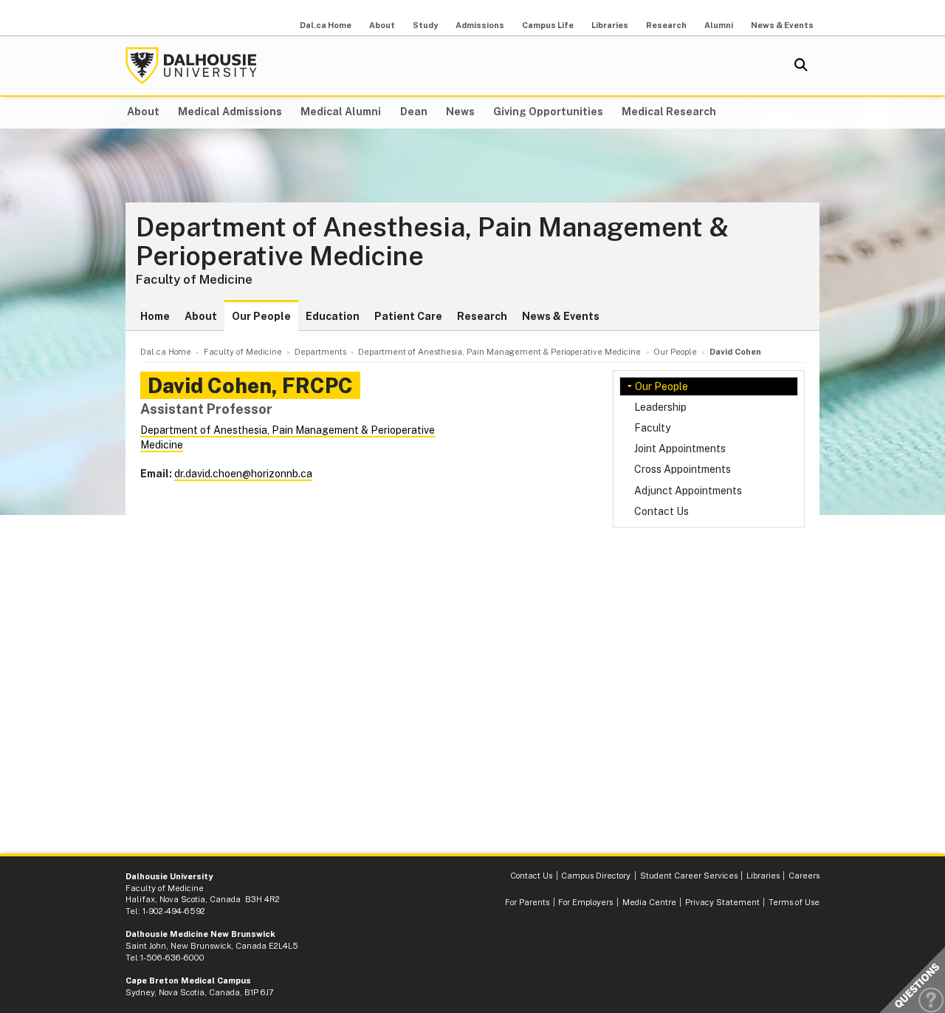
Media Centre (649, 902)
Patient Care (408, 316)
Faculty (652, 428)
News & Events (782, 25)
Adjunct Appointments (688, 491)
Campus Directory (595, 875)
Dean (413, 111)
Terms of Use (794, 902)
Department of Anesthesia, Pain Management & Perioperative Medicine (432, 242)
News (460, 111)
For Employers (585, 902)
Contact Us (661, 511)
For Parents (527, 902)
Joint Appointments (680, 448)
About (382, 25)
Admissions (480, 25)
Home (155, 316)
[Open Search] (801, 65)
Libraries (609, 25)
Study (425, 25)
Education (333, 316)
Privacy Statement (722, 902)
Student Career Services (689, 875)
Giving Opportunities (548, 111)
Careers (803, 875)
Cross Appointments (682, 469)
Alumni (718, 25)
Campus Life (548, 25)
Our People (261, 316)
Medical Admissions (230, 111)
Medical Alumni (340, 111)
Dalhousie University (191, 65)
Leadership (660, 407)
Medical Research (669, 111)
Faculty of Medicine (194, 279)
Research (666, 25)
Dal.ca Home (325, 25)
